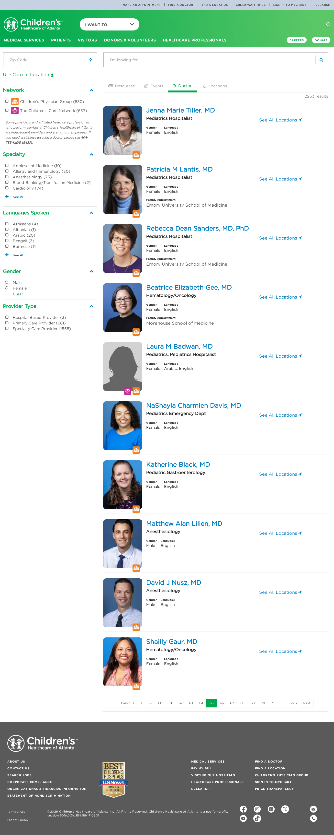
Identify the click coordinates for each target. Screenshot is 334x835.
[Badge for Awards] (114, 780)
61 (170, 703)
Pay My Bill (201, 768)
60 (160, 703)
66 (222, 703)
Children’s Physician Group (281, 775)
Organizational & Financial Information (47, 789)
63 (191, 703)
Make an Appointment (142, 5)
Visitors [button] (87, 40)
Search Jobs (19, 775)
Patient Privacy (17, 820)
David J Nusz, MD (173, 582)
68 (242, 703)
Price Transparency (274, 789)
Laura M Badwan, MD (179, 346)
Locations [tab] (217, 85)
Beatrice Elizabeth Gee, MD (189, 287)
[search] (321, 59)
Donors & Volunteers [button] (130, 40)
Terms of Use (16, 811)
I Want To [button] (96, 24)
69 (253, 703)
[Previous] (127, 703)
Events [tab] (156, 85)
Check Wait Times (251, 5)
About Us (16, 761)
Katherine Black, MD (178, 464)
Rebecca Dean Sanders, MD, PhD (197, 228)
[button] (331, 26)
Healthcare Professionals (217, 782)
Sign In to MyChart (289, 5)
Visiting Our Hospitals (213, 775)
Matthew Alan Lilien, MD (184, 523)
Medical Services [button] (24, 40)
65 (211, 703)
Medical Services (208, 761)
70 (263, 703)
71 (273, 703)
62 (181, 703)
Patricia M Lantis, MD (179, 169)
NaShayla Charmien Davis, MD (193, 405)
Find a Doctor (180, 5)
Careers (296, 40)
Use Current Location (26, 74)
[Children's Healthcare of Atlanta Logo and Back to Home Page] (33, 24)
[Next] (306, 703)
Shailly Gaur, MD (171, 641)
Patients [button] (61, 40)
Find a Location (214, 5)
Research (321, 5)
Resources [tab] (124, 85)
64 (201, 703)
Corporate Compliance (29, 782)
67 (232, 703)
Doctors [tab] (185, 85)
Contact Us (18, 768)
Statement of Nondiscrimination (39, 795)
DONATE (321, 40)
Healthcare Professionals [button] (194, 40)
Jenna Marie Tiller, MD (180, 110)
